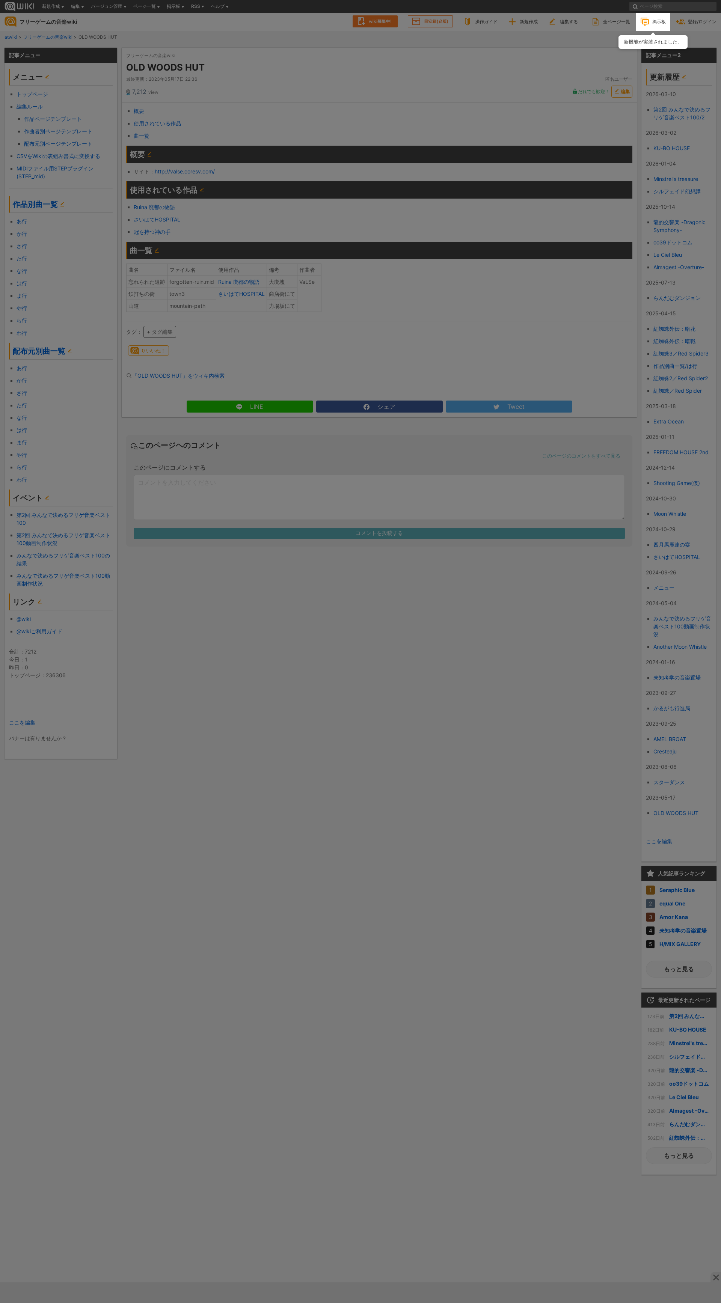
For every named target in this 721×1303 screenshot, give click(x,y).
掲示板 (659, 21)
